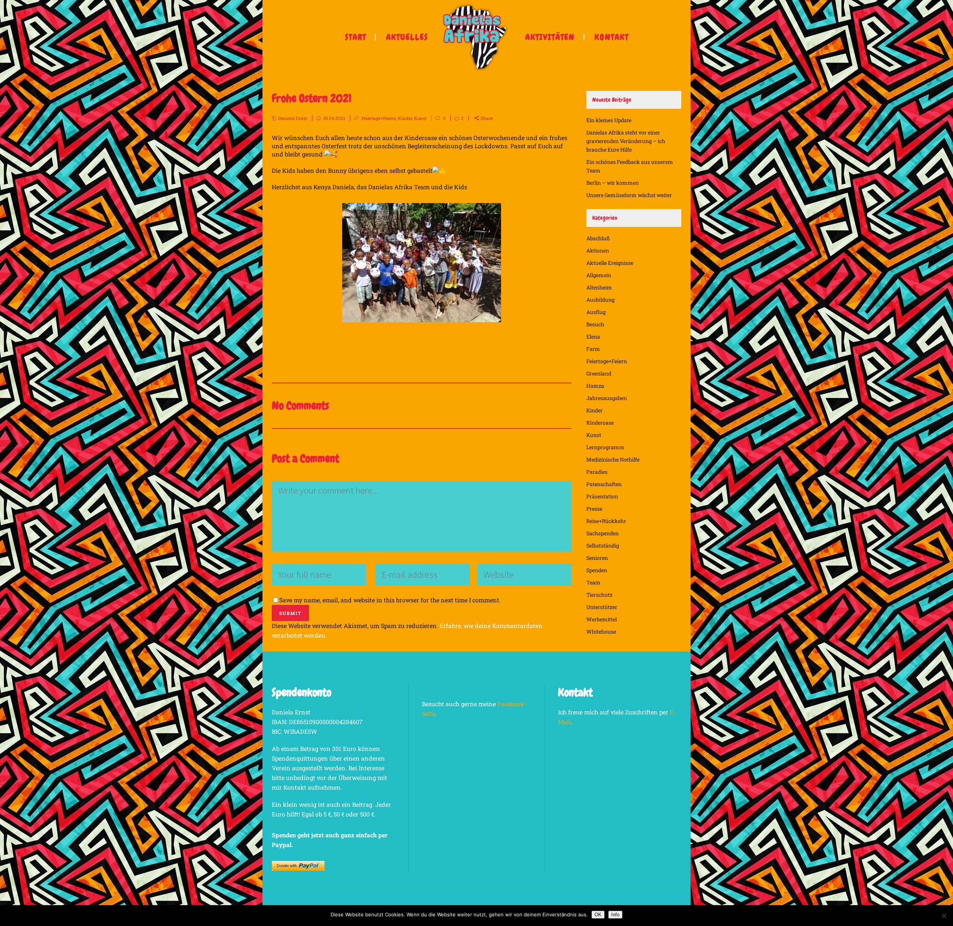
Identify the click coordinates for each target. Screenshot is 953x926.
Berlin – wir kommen (612, 182)
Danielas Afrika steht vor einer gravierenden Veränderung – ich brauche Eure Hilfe (625, 141)
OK (598, 914)
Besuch (595, 324)
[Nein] (943, 915)
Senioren (597, 557)
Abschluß (598, 238)
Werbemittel (601, 619)
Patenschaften (604, 484)
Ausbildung (600, 299)
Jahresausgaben (606, 398)
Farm (593, 348)
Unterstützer (601, 607)
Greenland (598, 373)
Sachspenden (602, 533)
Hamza (595, 385)
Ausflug (596, 311)
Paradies (597, 471)
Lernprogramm (605, 447)
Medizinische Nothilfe (613, 459)
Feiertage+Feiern (378, 118)
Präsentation (602, 496)
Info (615, 914)
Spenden (596, 570)
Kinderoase (600, 422)
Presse (594, 508)
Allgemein (598, 275)
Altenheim (599, 287)
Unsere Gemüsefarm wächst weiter (629, 195)
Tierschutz (599, 594)
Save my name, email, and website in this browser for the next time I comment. (390, 600)
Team (593, 582)
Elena (593, 336)
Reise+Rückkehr (606, 520)
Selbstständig (602, 545)
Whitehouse (601, 631)
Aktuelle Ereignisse (609, 262)
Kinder (405, 118)
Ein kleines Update (608, 120)
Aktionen (597, 250)
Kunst (420, 118)
